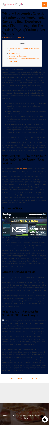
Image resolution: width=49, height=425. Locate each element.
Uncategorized (7, 37)
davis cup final (22, 169)
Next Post (35, 378)
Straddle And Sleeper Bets (18, 56)
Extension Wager (15, 53)
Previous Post (15, 378)
